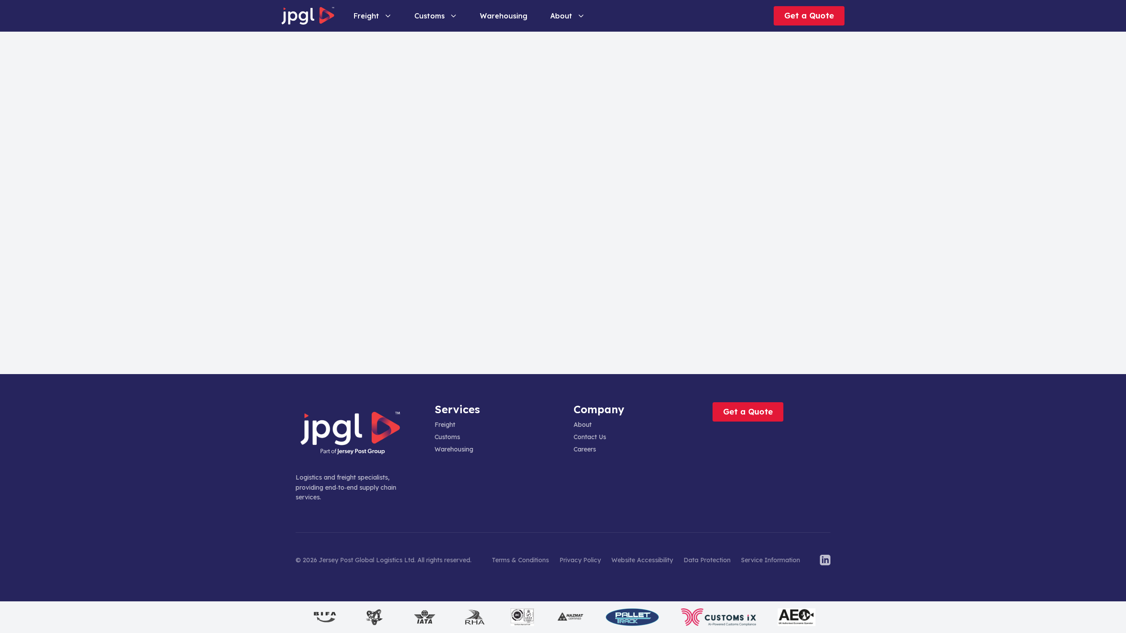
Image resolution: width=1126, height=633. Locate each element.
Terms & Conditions (520, 560)
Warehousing (454, 449)
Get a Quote (809, 16)
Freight (366, 15)
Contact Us (590, 437)
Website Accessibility (642, 560)
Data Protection (707, 560)
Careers (585, 449)
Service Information (770, 560)
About (561, 15)
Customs (429, 15)
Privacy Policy (580, 560)
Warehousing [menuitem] (503, 15)
